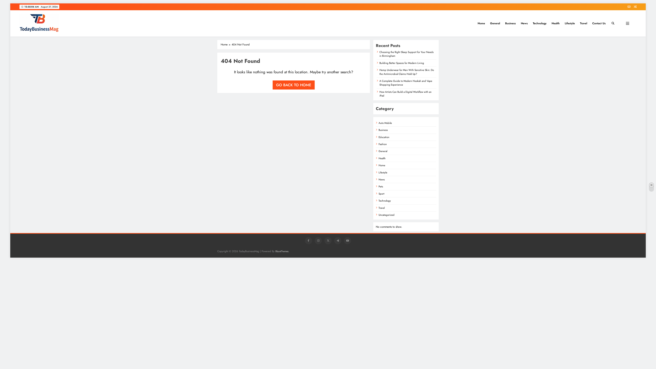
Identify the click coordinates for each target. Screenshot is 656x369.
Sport (381, 194)
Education (384, 137)
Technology (539, 23)
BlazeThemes (282, 251)
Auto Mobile (385, 123)
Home (481, 23)
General (495, 23)
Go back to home (293, 85)
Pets (381, 186)
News (524, 23)
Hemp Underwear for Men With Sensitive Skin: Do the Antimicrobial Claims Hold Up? (406, 72)
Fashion (383, 144)
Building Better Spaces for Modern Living (401, 63)
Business (510, 23)
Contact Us (599, 23)
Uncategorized (386, 215)
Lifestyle (570, 23)
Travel (583, 23)
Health (556, 23)
